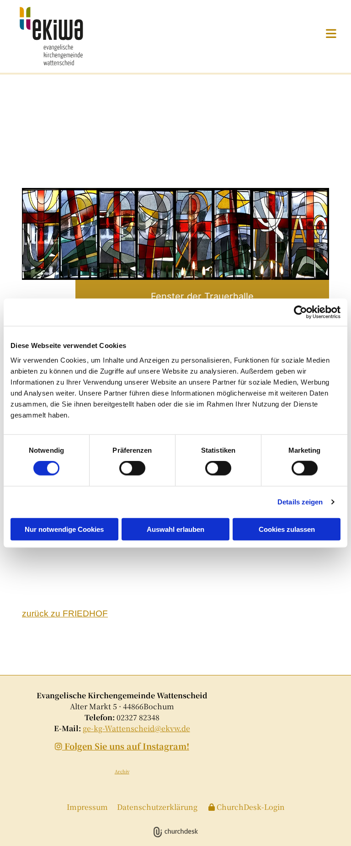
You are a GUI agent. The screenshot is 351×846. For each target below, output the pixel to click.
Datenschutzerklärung (157, 807)
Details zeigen (300, 502)
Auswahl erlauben (175, 529)
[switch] (132, 468)
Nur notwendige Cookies (64, 529)
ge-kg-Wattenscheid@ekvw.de (136, 728)
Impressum (87, 807)
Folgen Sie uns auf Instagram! (122, 746)
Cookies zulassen (287, 529)
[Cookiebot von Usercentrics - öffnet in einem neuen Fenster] (300, 312)
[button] (242, 33)
